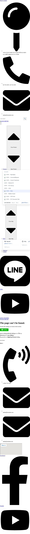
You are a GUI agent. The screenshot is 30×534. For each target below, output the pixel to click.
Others (17, 202)
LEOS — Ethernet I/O (9, 183)
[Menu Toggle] (0, 123)
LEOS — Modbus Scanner (9, 193)
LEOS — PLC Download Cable (13, 199)
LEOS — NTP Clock (10, 196)
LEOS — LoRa (7, 188)
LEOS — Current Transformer (12, 180)
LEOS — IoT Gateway (9, 185)
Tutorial (8, 241)
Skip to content (3, 0)
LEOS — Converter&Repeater (12, 177)
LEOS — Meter (9, 191)
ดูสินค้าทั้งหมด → (25, 202)
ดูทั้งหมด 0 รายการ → (8, 243)
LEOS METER (7, 202)
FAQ (25, 241)
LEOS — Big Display (10, 174)
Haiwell (13, 202)
